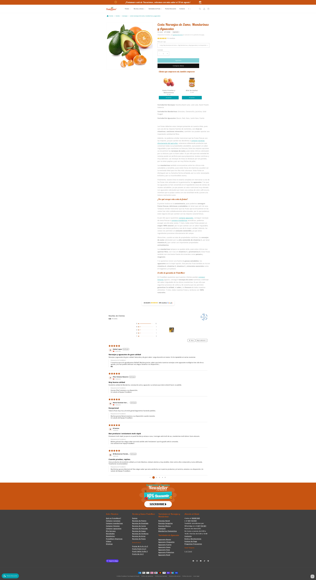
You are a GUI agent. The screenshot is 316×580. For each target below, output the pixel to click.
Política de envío (187, 576)
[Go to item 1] (171, 329)
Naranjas (125, 16)
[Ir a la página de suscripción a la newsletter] (158, 496)
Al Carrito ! (169, 97)
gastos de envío (178, 35)
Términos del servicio (175, 576)
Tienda (111, 16)
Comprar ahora (178, 66)
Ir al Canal (188, 551)
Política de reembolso (147, 576)
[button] (200, 9)
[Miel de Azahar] (192, 82)
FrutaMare (124, 576)
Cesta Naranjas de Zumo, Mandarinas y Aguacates (145, 16)
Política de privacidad (161, 576)
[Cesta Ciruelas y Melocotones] (169, 82)
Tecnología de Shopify (133, 576)
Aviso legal (196, 576)
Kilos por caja (162, 41)
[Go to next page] (165, 477)
